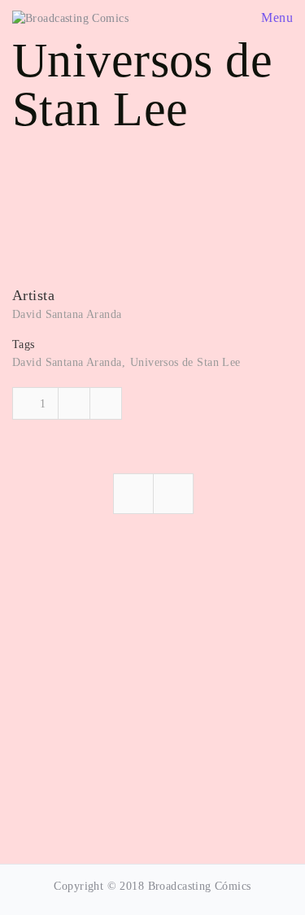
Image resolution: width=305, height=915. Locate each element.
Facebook (74, 403)
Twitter (105, 403)
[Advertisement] (152, 690)
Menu (275, 17)
